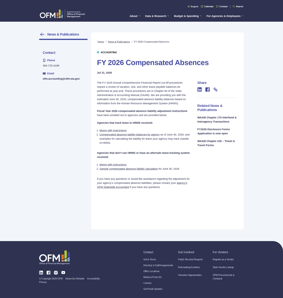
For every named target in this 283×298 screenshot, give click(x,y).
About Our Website (74, 278)
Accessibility (93, 278)
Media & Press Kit (152, 277)
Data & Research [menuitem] (155, 16)
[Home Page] (54, 257)
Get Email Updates (152, 289)
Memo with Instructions (113, 130)
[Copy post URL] (215, 89)
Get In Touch (149, 259)
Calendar (209, 6)
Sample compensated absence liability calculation (128, 168)
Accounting (109, 52)
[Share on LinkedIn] (199, 89)
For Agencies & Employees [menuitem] (224, 16)
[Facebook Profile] (48, 272)
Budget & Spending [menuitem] (186, 16)
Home (101, 42)
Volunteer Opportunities (190, 275)
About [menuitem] (133, 16)
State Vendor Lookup (223, 267)
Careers (147, 283)
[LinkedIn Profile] (41, 272)
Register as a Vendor (223, 259)
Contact (223, 6)
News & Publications (63, 34)
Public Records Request (190, 259)
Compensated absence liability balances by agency (129, 134)
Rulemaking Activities (189, 267)
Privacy (43, 282)
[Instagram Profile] (56, 272)
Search (239, 6)
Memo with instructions (112, 164)
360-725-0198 (51, 65)
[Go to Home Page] (62, 13)
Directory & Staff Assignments (158, 265)
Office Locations (151, 271)
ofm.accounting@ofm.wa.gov (61, 78)
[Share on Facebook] (207, 89)
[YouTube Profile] (63, 272)
